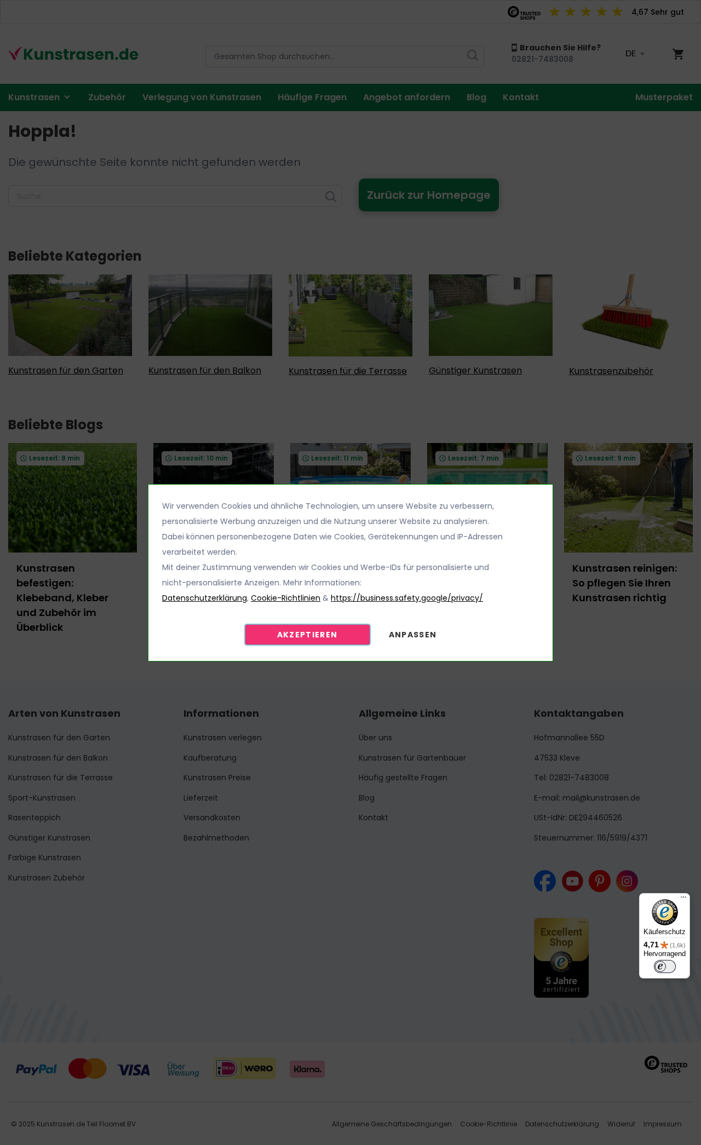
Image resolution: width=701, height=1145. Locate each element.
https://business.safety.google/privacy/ (407, 597)
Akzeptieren (307, 634)
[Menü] (683, 899)
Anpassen (413, 634)
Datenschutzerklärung (204, 597)
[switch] (665, 966)
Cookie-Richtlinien (285, 597)
